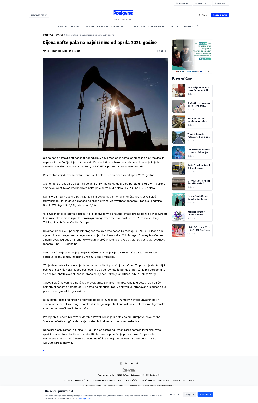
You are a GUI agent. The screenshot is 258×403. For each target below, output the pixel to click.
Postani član (220, 15)
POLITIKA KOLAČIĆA (128, 380)
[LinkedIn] (126, 363)
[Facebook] (137, 363)
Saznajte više (85, 398)
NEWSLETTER (179, 380)
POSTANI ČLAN (82, 380)
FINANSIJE (102, 26)
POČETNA (63, 26)
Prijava (204, 15)
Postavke (174, 394)
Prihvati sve (205, 394)
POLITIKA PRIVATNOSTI (104, 380)
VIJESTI (90, 26)
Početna (48, 35)
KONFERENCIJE (119, 26)
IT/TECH (134, 26)
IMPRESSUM (163, 380)
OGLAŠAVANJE (148, 380)
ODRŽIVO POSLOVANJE (152, 26)
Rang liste (203, 3)
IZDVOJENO (187, 26)
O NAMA (68, 380)
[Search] (197, 26)
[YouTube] (132, 363)
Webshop (222, 3)
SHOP (191, 380)
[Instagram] (121, 363)
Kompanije (184, 3)
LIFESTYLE (172, 26)
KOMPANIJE (77, 26)
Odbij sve (189, 394)
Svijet (59, 35)
